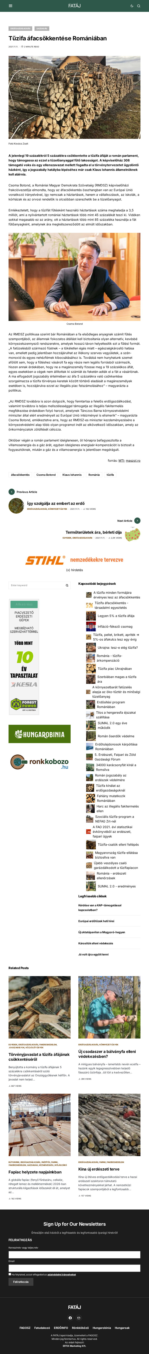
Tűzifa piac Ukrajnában (115, 669)
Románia (94, 474)
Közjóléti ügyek (34, 1047)
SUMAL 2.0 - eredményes (117, 886)
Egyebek (67, 538)
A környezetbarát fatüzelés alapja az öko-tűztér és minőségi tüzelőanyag (116, 691)
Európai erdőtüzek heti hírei (96, 921)
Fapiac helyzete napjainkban (35, 1172)
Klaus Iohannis (71, 474)
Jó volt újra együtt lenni (93, 954)
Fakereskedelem (48, 1044)
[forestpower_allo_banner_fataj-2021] (24, 656)
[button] (11, 6)
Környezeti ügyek (57, 509)
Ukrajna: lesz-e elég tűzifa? (118, 648)
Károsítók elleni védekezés (95, 943)
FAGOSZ (25, 1327)
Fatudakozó (42, 1327)
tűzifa (110, 474)
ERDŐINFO (61, 1327)
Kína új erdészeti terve (98, 1169)
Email (12, 1261)
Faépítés (46, 1162)
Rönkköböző (80, 1327)
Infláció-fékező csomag (115, 626)
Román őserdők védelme (116, 736)
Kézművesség (46, 1165)
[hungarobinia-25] (40, 733)
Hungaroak (122, 1327)
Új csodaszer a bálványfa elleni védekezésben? (107, 1054)
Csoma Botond (45, 474)
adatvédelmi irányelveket (62, 1274)
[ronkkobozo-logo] (40, 762)
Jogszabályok (16, 1047)
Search (67, 585)
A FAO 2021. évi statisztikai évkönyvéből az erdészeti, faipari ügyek (112, 831)
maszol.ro (133, 461)
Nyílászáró (61, 1165)
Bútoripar (14, 1162)
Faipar (54, 1162)
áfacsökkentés (20, 474)
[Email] (79, 1318)
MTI (121, 461)
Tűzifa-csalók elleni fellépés (118, 844)
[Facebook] (70, 1318)
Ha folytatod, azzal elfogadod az (43, 1274)
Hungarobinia (102, 1327)
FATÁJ (74, 6)
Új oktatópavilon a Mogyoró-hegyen (101, 932)
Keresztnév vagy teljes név (23, 1247)
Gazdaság (41, 28)
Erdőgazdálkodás (20, 28)
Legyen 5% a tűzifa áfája (116, 616)
